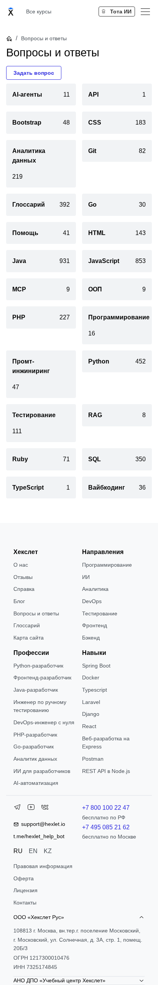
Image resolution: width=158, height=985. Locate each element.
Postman (93, 759)
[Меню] (145, 11)
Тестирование (99, 613)
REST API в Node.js (106, 771)
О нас (20, 565)
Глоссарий (26, 625)
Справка (24, 589)
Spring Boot (96, 666)
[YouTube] (31, 808)
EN (33, 851)
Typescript (94, 690)
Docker (90, 677)
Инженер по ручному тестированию (39, 706)
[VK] (45, 808)
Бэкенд (91, 638)
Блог (19, 601)
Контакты (24, 902)
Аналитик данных (35, 759)
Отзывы (23, 577)
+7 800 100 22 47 (106, 807)
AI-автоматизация (35, 783)
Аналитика (95, 589)
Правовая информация (42, 866)
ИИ (86, 577)
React (89, 726)
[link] (41, 94)
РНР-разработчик (35, 735)
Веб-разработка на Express (106, 742)
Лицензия (25, 890)
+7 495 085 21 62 (106, 827)
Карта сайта (28, 638)
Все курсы (38, 11)
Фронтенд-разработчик (42, 677)
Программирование (107, 565)
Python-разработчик (38, 666)
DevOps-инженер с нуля (43, 722)
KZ (48, 851)
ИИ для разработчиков (41, 771)
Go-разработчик (33, 746)
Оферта (23, 878)
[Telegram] (17, 808)
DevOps (92, 601)
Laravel (91, 702)
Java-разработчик (35, 690)
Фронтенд (94, 625)
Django (90, 714)
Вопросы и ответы (36, 613)
